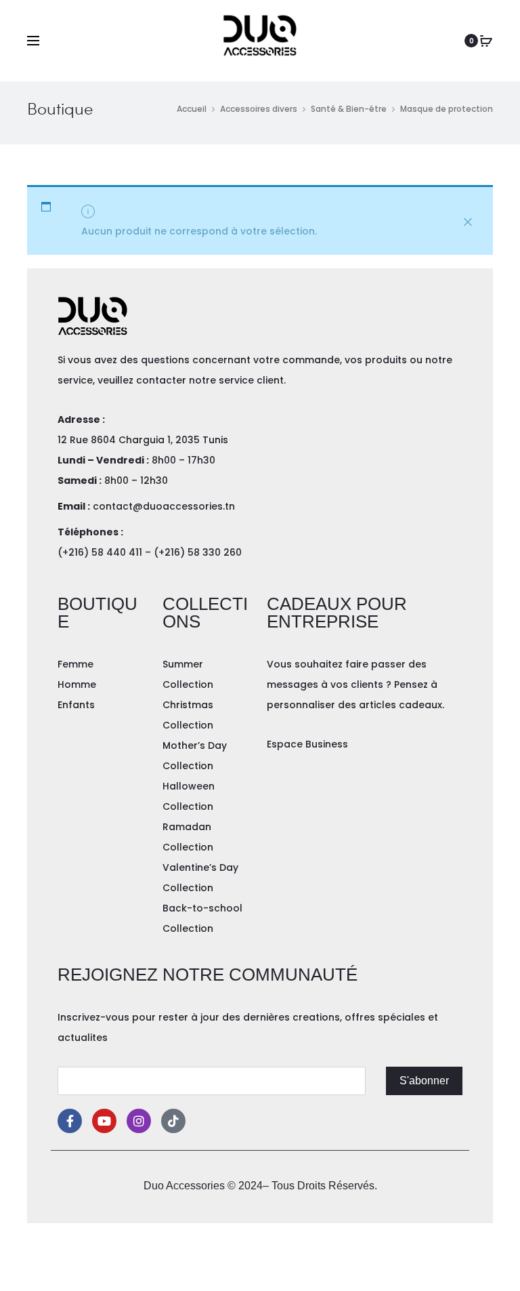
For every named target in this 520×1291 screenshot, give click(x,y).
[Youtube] (104, 1121)
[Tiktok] (173, 1121)
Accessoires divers (258, 109)
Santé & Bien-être (349, 109)
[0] (486, 40)
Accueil (192, 109)
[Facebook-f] (70, 1121)
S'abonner (424, 1080)
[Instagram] (139, 1121)
